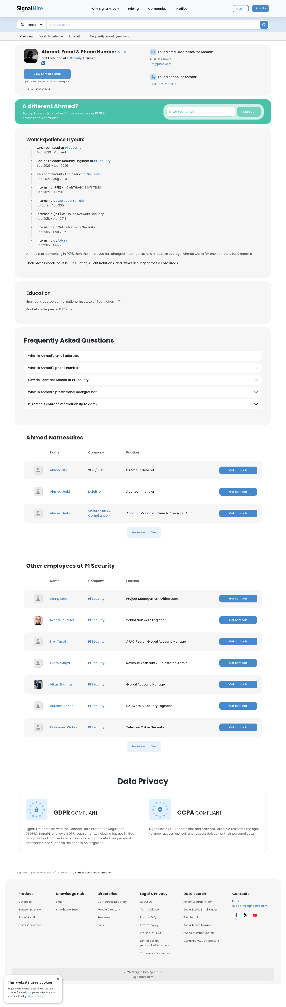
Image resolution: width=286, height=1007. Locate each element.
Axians (63, 240)
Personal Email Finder (197, 902)
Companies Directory (112, 902)
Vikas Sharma (61, 684)
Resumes (104, 917)
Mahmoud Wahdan (65, 727)
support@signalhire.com (250, 906)
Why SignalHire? (103, 8)
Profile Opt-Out (150, 933)
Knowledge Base (67, 909)
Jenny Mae (58, 598)
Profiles (181, 8)
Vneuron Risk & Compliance (100, 513)
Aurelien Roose (61, 706)
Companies (157, 8)
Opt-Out (123, 52)
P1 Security (74, 58)
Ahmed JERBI (60, 470)
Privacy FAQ (148, 917)
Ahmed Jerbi (60, 491)
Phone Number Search (198, 933)
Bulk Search (191, 917)
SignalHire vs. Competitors (201, 941)
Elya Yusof (58, 641)
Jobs (101, 925)
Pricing (133, 8)
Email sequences (29, 925)
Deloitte (94, 491)
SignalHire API (27, 917)
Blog (59, 902)
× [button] (57, 979)
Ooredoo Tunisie (71, 200)
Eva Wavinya (60, 663)
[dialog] (33, 989)
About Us (146, 902)
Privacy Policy (149, 925)
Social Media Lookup (197, 925)
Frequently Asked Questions (109, 36)
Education (76, 36)
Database (25, 902)
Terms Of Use (149, 909)
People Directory (109, 909)
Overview (26, 36)
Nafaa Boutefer (62, 620)
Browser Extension (30, 909)
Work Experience (51, 36)
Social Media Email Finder (200, 909)
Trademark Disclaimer (155, 953)
